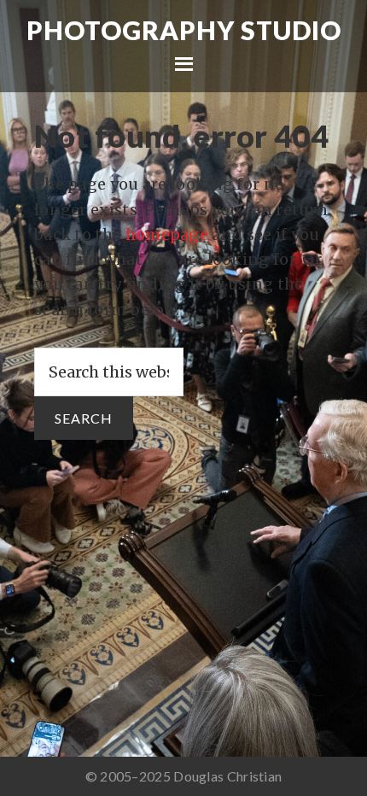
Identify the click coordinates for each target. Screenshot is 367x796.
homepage (166, 234)
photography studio (183, 30)
